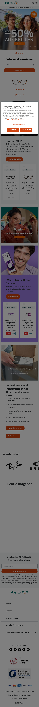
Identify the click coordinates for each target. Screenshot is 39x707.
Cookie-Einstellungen (19, 124)
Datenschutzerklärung (12, 119)
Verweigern (13, 129)
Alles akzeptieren (26, 129)
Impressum (21, 119)
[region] (19, 118)
